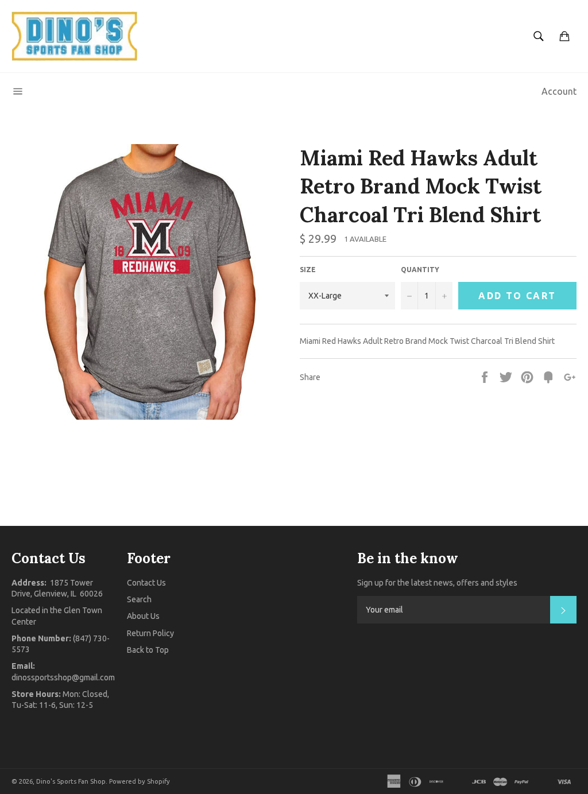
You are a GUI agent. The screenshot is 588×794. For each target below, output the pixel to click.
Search (139, 599)
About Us (143, 616)
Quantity (420, 269)
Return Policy (150, 633)
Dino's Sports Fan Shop (71, 781)
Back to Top (148, 649)
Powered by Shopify (139, 781)
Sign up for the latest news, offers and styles (437, 582)
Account (559, 91)
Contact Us (146, 582)
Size (308, 269)
